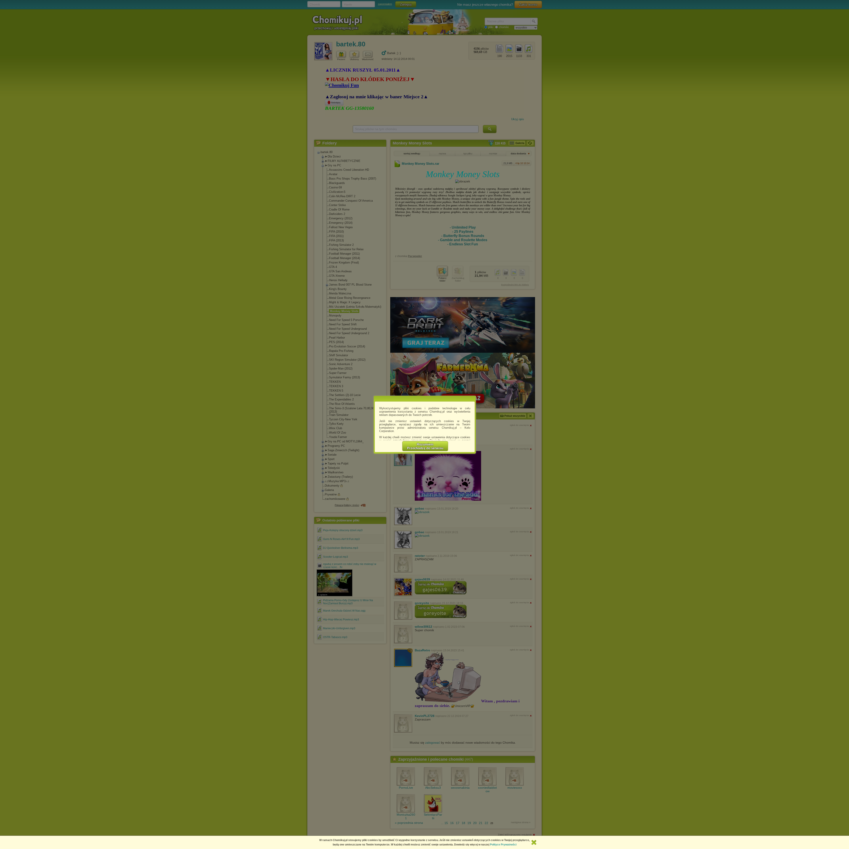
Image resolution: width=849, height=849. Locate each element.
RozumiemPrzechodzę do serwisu (425, 446)
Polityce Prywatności (503, 844)
